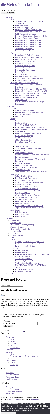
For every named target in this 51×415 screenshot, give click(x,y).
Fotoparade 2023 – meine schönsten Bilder (31, 89)
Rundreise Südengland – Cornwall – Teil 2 (31, 36)
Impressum (14, 389)
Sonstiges (14, 248)
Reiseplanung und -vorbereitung (27, 95)
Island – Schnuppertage (24, 28)
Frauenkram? (15, 233)
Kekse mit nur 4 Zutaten (24, 180)
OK (39, 406)
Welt (12, 53)
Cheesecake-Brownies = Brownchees (29, 195)
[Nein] (47, 406)
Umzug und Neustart (23, 271)
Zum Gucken (15, 210)
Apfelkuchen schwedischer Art (26, 189)
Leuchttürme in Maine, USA (26, 59)
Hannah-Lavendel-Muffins (25, 114)
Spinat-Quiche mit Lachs (24, 176)
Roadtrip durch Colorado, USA (27, 55)
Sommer (13, 108)
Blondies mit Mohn (22, 193)
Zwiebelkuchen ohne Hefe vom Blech (29, 127)
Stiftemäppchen (16, 231)
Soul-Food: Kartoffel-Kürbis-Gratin (28, 138)
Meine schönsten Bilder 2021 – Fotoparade (31, 93)
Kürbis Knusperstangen (24, 136)
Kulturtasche (15, 221)
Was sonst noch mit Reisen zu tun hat (24, 83)
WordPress (35, 400)
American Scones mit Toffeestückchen (29, 182)
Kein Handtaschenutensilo (20, 229)
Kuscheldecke (15, 223)
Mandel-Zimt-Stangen (23, 165)
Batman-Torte (20, 216)
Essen (12, 240)
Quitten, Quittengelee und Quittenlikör (29, 242)
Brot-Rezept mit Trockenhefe (26, 178)
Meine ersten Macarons (24, 204)
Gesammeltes (11, 237)
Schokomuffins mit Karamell (26, 197)
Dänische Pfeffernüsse (23, 163)
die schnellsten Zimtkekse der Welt (28, 148)
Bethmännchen (20, 151)
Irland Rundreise (21, 25)
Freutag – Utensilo (17, 227)
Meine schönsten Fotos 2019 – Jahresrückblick (26, 99)
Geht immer (14, 174)
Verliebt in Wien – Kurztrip (25, 51)
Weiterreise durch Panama (25, 66)
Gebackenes (10, 106)
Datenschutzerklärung (14, 391)
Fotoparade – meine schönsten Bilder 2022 (31, 91)
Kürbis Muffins (21, 123)
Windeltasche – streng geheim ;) (22, 225)
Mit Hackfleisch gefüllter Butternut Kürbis (31, 129)
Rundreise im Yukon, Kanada (26, 70)
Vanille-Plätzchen (21, 146)
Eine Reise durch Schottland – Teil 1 (29, 47)
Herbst (12, 119)
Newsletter (10, 393)
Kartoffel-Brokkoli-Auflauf (25, 125)
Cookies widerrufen (8, 413)
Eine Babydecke (16, 235)
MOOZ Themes (15, 400)
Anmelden (10, 373)
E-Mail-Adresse (9, 323)
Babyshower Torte (22, 214)
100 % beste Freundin (23, 259)
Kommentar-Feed (12, 377)
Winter (12, 144)
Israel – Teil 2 (20, 72)
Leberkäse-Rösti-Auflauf (24, 201)
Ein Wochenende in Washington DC (28, 57)
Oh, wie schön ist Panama (25, 68)
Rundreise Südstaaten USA (25, 81)
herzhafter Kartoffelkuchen (25, 199)
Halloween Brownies (23, 121)
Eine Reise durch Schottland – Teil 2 (29, 44)
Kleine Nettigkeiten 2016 (24, 269)
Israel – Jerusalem (21, 74)
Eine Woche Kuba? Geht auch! (27, 76)
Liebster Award (21, 252)
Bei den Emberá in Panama (25, 61)
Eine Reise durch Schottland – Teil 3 (29, 42)
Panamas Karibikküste (23, 64)
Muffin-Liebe (20, 117)
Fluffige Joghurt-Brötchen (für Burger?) (30, 112)
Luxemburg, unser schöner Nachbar (28, 30)
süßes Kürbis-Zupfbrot (23, 140)
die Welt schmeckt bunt (20, 4)
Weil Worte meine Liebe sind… (27, 263)
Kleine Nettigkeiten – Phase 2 (26, 261)
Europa (13, 19)
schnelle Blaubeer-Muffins (25, 110)
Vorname (6, 321)
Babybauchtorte (21, 212)
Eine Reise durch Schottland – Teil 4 (29, 40)
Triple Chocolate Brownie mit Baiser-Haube (31, 208)
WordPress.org (11, 379)
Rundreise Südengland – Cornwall (28, 38)
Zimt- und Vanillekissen (24, 153)
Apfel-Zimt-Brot (21, 131)
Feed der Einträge (12, 375)
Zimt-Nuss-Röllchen (22, 170)
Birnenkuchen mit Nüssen (25, 142)
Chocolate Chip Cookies (24, 184)
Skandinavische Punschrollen (26, 167)
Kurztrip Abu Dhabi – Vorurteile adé (29, 78)
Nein (43, 406)
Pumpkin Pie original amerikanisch (28, 134)
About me (9, 274)
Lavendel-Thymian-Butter (25, 246)
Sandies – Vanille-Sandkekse (26, 187)
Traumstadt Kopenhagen (24, 49)
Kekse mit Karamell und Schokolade (29, 206)
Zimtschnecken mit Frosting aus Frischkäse (31, 172)
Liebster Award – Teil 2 (24, 250)
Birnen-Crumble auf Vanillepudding (28, 191)
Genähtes (9, 218)
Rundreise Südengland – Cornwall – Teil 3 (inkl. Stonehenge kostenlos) (31, 33)
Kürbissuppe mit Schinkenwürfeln (28, 244)
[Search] (24, 331)
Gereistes (9, 17)
